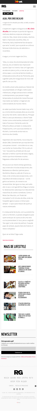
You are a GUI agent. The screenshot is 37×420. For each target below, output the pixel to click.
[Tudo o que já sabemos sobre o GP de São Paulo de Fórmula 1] (10, 320)
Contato (11, 385)
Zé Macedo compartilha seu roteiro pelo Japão (24, 304)
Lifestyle (21, 10)
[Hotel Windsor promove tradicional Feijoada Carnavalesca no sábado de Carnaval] (10, 273)
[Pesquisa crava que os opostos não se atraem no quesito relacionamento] (10, 299)
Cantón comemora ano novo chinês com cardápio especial (25, 257)
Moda (19, 378)
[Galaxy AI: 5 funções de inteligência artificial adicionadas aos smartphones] (10, 288)
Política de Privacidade (26, 356)
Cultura (13, 378)
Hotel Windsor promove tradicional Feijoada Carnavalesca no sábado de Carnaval (24, 269)
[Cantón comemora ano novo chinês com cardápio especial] (10, 262)
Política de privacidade (21, 385)
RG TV (31, 378)
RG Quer (24, 381)
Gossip (12, 381)
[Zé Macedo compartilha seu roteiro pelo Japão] (10, 309)
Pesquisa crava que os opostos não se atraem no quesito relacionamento (24, 295)
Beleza (6, 378)
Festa (18, 381)
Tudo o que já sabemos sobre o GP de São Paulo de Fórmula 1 (24, 316)
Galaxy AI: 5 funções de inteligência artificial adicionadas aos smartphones (24, 284)
